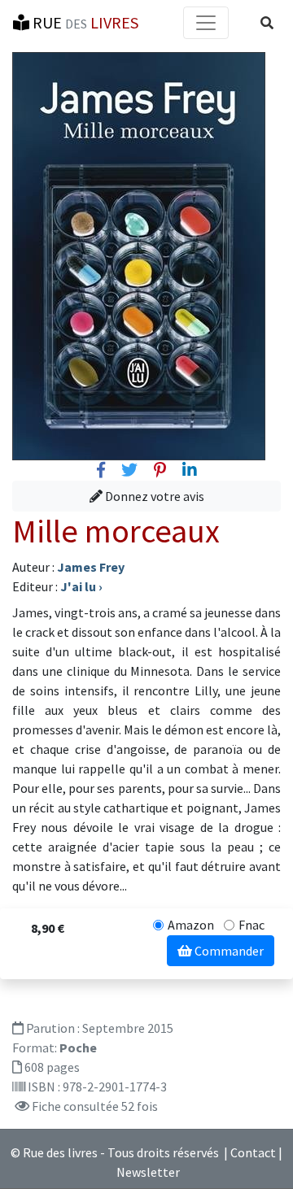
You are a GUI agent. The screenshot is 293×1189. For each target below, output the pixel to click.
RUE (83, 22)
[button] (266, 23)
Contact (253, 1152)
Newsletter (148, 1172)
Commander (228, 951)
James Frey (91, 567)
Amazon (191, 925)
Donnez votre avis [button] (153, 496)
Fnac (251, 925)
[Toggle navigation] (206, 23)
